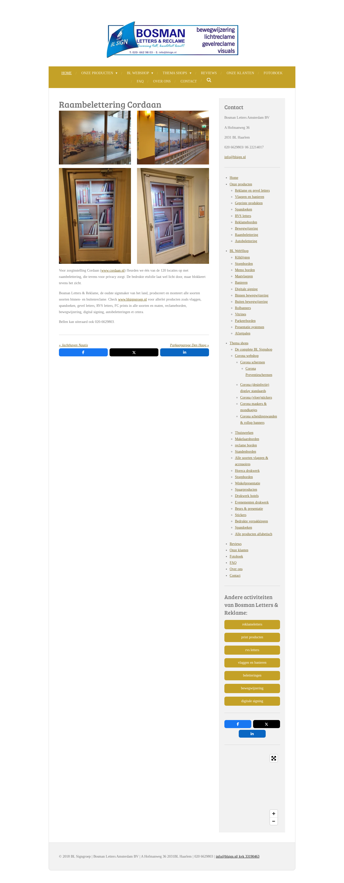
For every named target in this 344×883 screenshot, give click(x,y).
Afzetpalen (242, 333)
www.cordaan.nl (112, 270)
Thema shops (239, 343)
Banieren (241, 282)
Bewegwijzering (246, 228)
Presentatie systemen (249, 327)
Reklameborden (246, 222)
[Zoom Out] (274, 821)
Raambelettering (246, 235)
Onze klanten (239, 550)
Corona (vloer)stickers (256, 397)
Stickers (240, 515)
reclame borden (246, 445)
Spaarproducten (246, 489)
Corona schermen (252, 362)
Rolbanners (243, 308)
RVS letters (243, 216)
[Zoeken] (209, 80)
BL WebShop (239, 251)
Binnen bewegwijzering (251, 295)
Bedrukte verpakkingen (251, 521)
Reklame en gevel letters (252, 190)
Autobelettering (246, 241)
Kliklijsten (242, 257)
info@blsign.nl (235, 157)
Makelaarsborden (247, 439)
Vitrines (240, 314)
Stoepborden (244, 264)
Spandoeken (243, 209)
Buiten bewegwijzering (251, 302)
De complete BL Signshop (253, 349)
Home (234, 178)
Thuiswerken (244, 433)
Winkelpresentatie (247, 483)
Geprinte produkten (249, 203)
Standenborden (245, 451)
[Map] (252, 789)
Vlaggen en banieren (249, 197)
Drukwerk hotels (247, 496)
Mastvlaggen (244, 276)
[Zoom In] (274, 813)
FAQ (233, 563)
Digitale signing (246, 289)
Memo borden (245, 270)
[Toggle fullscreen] (274, 758)
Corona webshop (247, 356)
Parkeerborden (245, 321)
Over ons (236, 569)
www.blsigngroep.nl (132, 299)
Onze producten (241, 184)
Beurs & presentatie (249, 509)
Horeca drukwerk (247, 471)
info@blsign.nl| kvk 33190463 (237, 856)
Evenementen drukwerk (252, 502)
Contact (235, 575)
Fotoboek (236, 556)
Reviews (236, 544)
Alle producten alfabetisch (253, 534)
